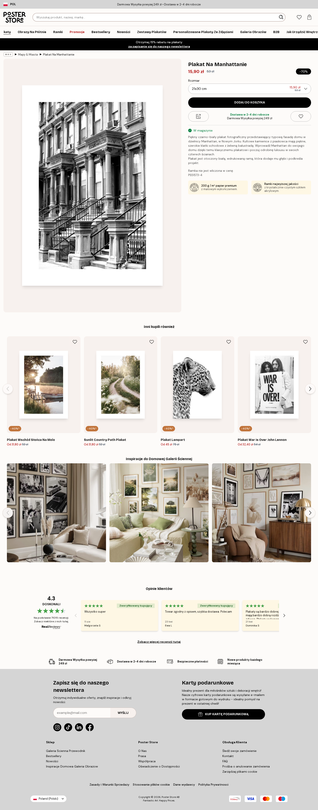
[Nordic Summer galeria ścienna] (159, 512)
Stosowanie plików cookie (151, 784)
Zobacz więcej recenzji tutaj (159, 642)
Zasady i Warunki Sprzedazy (109, 784)
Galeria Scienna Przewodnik (65, 751)
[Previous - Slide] (8, 389)
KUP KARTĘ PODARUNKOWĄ (227, 714)
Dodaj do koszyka (249, 102)
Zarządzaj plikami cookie (239, 771)
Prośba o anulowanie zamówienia (246, 766)
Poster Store (169, 797)
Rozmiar (194, 81)
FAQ (225, 761)
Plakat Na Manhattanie (58, 54)
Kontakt (228, 756)
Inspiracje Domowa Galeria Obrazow (72, 766)
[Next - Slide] (310, 389)
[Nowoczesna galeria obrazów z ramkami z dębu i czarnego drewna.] (261, 512)
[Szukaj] (282, 17)
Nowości (52, 761)
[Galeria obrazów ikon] (56, 512)
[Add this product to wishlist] (301, 116)
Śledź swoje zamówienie (239, 751)
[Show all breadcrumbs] (8, 54)
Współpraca (147, 761)
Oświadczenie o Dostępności (159, 766)
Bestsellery (53, 756)
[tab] (299, 17)
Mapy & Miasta (28, 54)
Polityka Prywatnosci (213, 784)
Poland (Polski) (48, 798)
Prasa (142, 756)
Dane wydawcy (184, 784)
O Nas (142, 751)
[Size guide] (198, 116)
